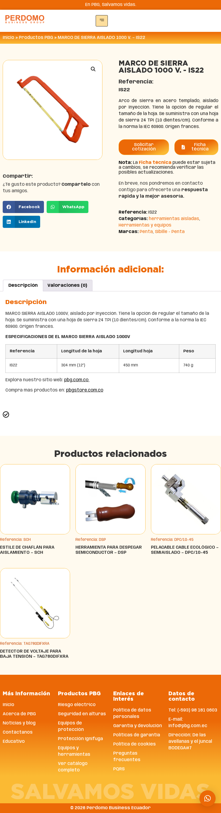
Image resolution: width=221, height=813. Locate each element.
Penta (146, 232)
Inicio (8, 37)
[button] (93, 69)
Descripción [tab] (23, 285)
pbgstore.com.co (84, 390)
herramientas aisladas (174, 219)
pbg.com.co (76, 380)
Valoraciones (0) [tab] (67, 285)
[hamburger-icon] (102, 20)
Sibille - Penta (170, 232)
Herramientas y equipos (145, 225)
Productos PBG (36, 37)
